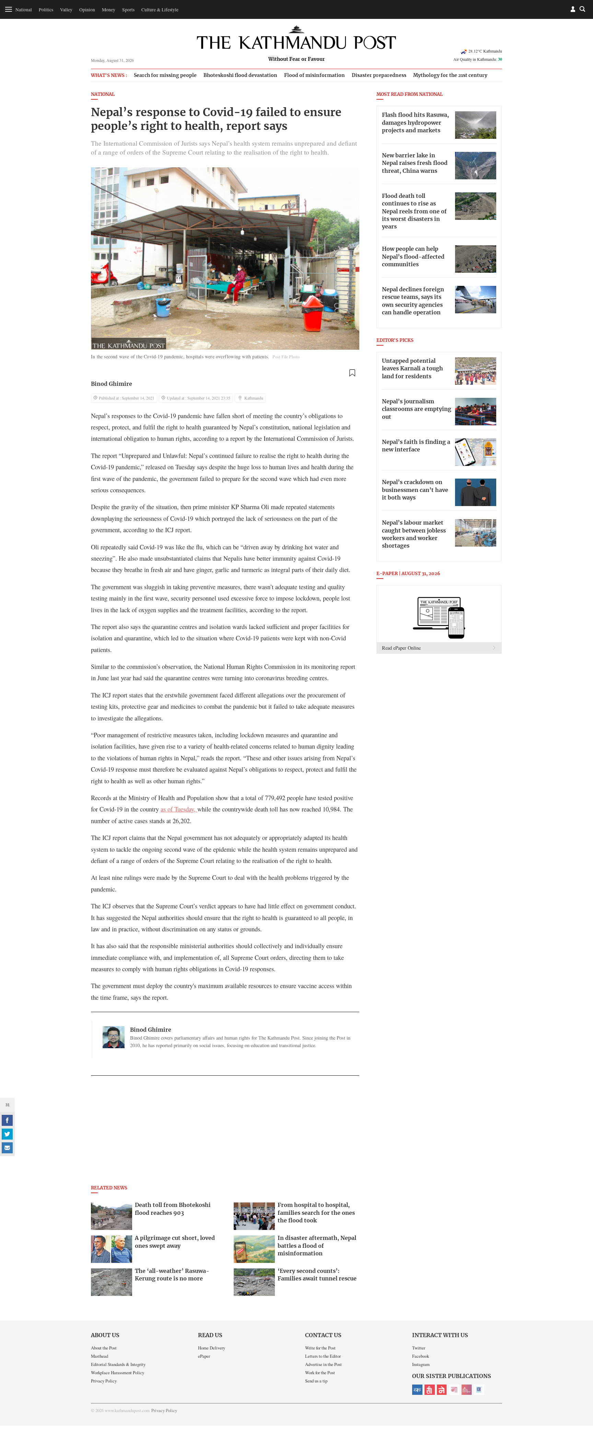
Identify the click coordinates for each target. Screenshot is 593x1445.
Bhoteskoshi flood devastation (240, 75)
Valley (66, 10)
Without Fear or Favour (296, 59)
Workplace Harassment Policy (117, 1372)
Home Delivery (211, 1348)
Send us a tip (316, 1381)
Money (108, 10)
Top (579, 1392)
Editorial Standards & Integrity (118, 1364)
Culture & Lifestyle (159, 10)
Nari (454, 1390)
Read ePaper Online (401, 648)
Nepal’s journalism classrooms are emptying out (416, 409)
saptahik (430, 1390)
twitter (7, 1134)
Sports (128, 10)
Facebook (420, 1356)
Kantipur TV (479, 1390)
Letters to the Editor (323, 1356)
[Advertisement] (225, 1132)
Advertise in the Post (323, 1364)
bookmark (352, 373)
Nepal (442, 1390)
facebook (7, 1120)
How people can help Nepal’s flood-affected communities (413, 256)
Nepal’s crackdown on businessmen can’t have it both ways (415, 490)
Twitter (418, 1348)
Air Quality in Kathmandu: (477, 59)
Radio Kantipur (467, 1390)
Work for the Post (320, 1372)
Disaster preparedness (379, 75)
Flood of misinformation (314, 75)
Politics (46, 10)
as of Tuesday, (179, 809)
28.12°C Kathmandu (485, 51)
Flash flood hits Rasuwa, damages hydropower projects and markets (415, 122)
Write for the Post (320, 1348)
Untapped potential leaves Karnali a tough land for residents (412, 368)
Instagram (421, 1364)
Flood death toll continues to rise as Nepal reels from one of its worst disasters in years (414, 211)
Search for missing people (165, 75)
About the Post (104, 1348)
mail (7, 1147)
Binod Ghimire (111, 384)
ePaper (204, 1356)
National (23, 10)
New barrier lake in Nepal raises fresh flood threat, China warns (414, 163)
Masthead (99, 1356)
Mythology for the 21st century (450, 75)
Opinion (87, 10)
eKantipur (417, 1390)
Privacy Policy (104, 1381)
